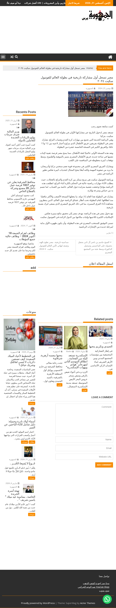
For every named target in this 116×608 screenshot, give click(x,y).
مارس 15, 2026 (26, 459)
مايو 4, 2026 (80, 351)
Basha (69, 351)
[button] (107, 599)
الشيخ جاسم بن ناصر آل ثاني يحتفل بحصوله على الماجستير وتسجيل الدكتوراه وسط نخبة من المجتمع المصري (95, 247)
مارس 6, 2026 (11, 483)
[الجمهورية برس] (110, 56)
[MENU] (3, 57)
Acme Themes (87, 603)
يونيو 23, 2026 (27, 352)
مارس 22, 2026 (26, 417)
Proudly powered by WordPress (38, 603)
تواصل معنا (104, 576)
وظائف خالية (30, 158)
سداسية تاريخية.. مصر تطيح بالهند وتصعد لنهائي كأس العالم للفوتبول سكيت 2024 (54, 245)
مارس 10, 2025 (26, 174)
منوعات (31, 403)
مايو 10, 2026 (104, 338)
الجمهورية (89, 88)
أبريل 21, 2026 (54, 347)
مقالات (32, 442)
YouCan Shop (102, 586)
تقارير (108, 233)
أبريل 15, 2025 (11, 120)
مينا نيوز (105, 583)
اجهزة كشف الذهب (92, 583)
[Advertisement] (40, 31)
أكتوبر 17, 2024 (27, 225)
